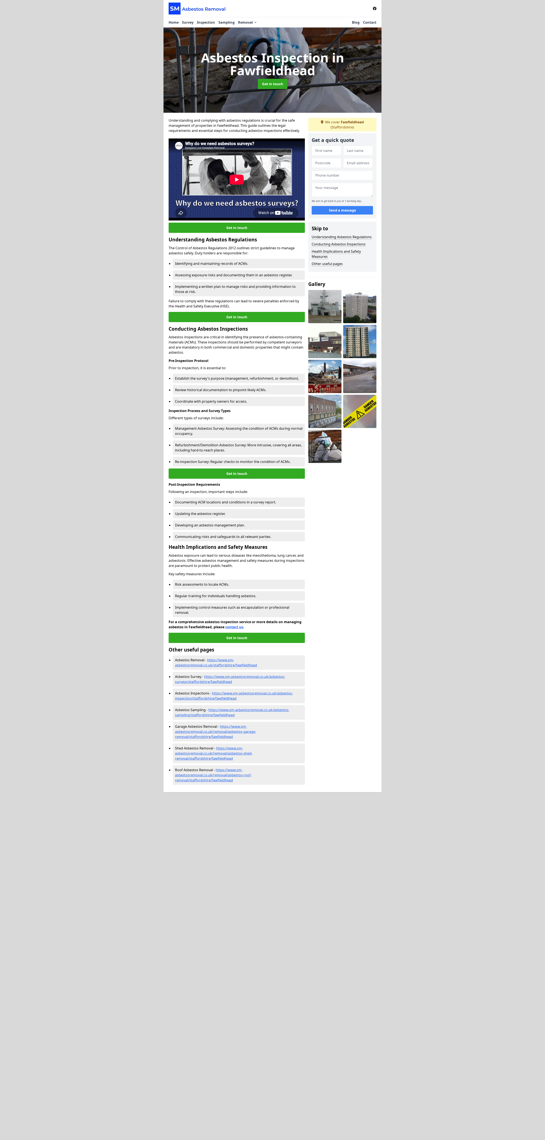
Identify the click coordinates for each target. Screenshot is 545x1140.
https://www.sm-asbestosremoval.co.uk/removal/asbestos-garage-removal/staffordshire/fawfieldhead (215, 731)
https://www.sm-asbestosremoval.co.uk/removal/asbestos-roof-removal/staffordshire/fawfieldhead (213, 775)
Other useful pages (327, 263)
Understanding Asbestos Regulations (342, 237)
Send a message (342, 210)
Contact (369, 22)
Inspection (206, 22)
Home (174, 22)
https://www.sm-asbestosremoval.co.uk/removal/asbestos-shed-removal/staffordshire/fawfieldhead (213, 753)
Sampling (226, 22)
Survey (188, 22)
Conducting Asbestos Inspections (339, 244)
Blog (356, 22)
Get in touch (272, 84)
